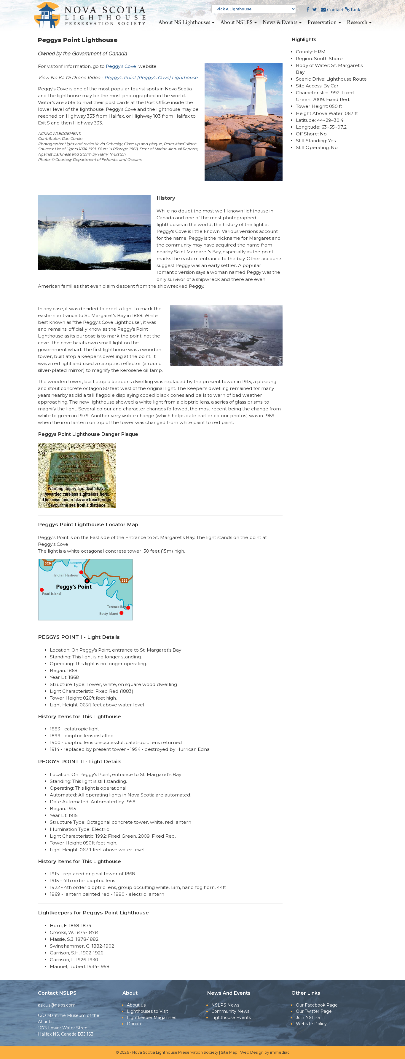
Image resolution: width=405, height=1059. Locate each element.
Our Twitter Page (314, 1011)
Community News (230, 1011)
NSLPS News (225, 1005)
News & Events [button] (281, 22)
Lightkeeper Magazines (151, 1017)
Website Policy (311, 1023)
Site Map (229, 1052)
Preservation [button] (322, 22)
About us (136, 1005)
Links (356, 9)
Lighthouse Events (231, 1017)
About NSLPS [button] (237, 22)
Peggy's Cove (121, 66)
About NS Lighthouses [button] (184, 22)
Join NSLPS (308, 1017)
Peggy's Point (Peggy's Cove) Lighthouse (150, 77)
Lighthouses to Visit (147, 1011)
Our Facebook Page (317, 1005)
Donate (135, 1023)
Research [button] (358, 22)
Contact (334, 9)
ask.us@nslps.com (57, 1005)
